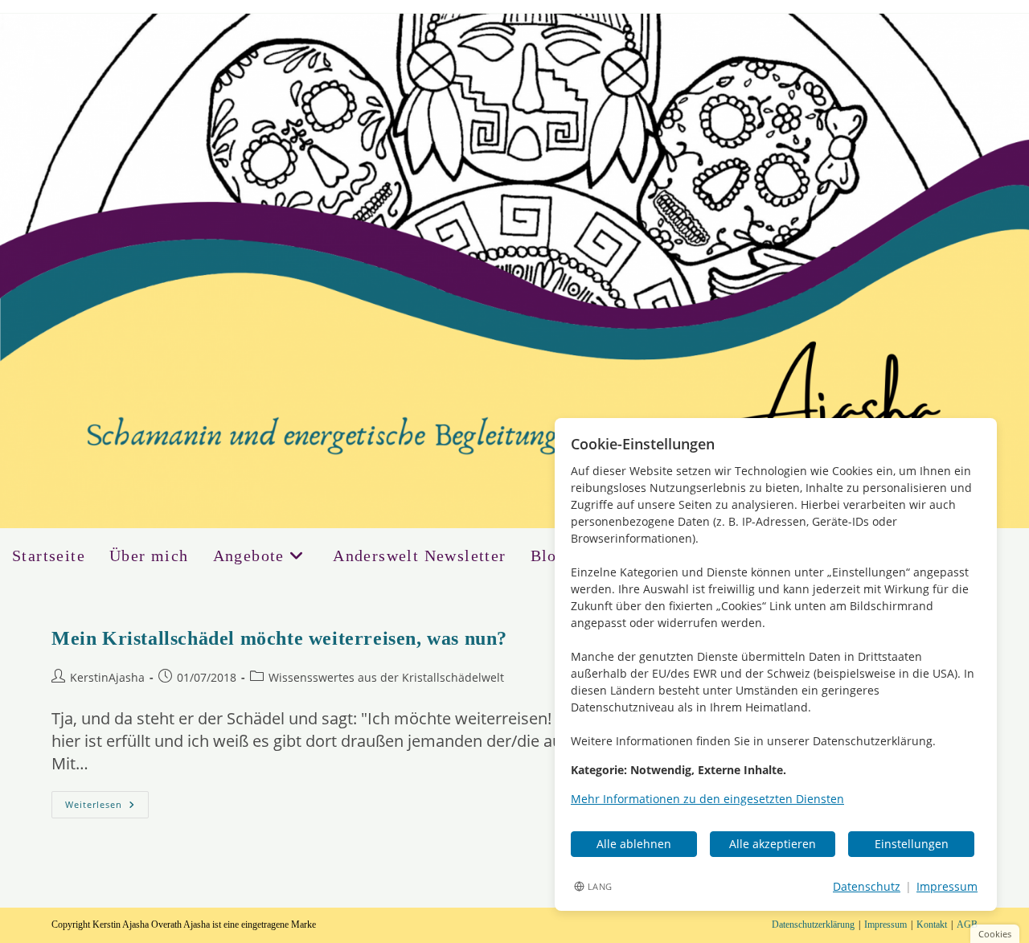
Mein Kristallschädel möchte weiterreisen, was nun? (279, 638)
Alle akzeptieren (772, 843)
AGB (967, 924)
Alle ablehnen (633, 843)
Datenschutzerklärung (813, 924)
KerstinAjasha (107, 677)
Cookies (994, 934)
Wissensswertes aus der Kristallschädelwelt (386, 677)
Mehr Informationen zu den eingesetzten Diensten (707, 798)
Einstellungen (912, 843)
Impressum (885, 924)
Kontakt (931, 924)
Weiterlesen (107, 807)
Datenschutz (866, 886)
